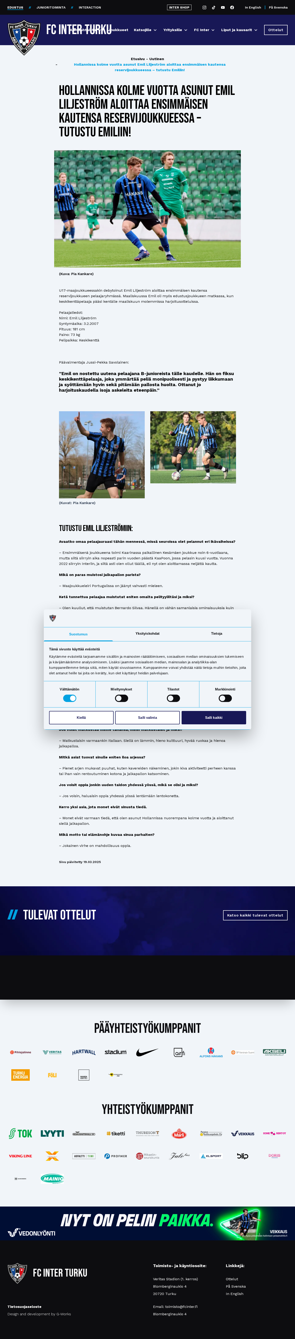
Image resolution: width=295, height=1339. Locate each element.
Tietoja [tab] (216, 633)
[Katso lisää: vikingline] (20, 1156)
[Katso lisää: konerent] (274, 1133)
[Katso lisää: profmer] (116, 1156)
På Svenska (278, 7)
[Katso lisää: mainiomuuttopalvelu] (52, 1179)
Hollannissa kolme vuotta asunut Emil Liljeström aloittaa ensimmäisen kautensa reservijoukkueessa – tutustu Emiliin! (141, 67)
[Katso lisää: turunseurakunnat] (147, 1156)
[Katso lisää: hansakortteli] (84, 1075)
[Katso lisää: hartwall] (84, 1052)
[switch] (121, 698)
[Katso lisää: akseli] (274, 1052)
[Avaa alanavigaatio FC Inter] (213, 30)
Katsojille (142, 30)
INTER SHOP (179, 7)
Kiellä (81, 717)
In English (253, 7)
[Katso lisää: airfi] (179, 1052)
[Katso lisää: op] (243, 1052)
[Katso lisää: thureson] (147, 1133)
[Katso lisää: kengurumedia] (116, 1075)
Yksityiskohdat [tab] (147, 633)
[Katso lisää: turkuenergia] (20, 1075)
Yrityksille (172, 30)
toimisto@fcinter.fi (181, 1306)
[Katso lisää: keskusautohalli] (84, 1133)
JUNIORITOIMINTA (51, 7)
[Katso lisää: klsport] (211, 1156)
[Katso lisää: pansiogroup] (211, 1133)
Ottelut (232, 1279)
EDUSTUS (15, 7)
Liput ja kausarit (236, 30)
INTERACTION (90, 7)
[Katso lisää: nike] (147, 1052)
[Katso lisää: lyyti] (52, 1133)
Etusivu (138, 59)
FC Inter (201, 30)
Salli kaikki (213, 717)
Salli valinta (147, 717)
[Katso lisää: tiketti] (116, 1133)
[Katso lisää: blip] (243, 1156)
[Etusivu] (24, 28)
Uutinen (155, 59)
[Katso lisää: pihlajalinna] (20, 1052)
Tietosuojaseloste (24, 1306)
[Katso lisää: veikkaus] (243, 1133)
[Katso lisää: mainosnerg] (20, 1178)
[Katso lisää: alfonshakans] (211, 1052)
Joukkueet (118, 30)
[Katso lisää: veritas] (52, 1052)
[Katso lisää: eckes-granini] (179, 1133)
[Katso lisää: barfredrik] (274, 1156)
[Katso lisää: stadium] (116, 1052)
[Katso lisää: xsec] (52, 1156)
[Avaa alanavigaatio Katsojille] (155, 30)
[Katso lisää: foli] (52, 1075)
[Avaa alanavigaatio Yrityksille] (186, 30)
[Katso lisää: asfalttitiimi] (84, 1156)
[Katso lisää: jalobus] (179, 1156)
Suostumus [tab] (78, 634)
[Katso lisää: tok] (20, 1133)
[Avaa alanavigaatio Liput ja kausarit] (256, 30)
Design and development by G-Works (39, 1314)
